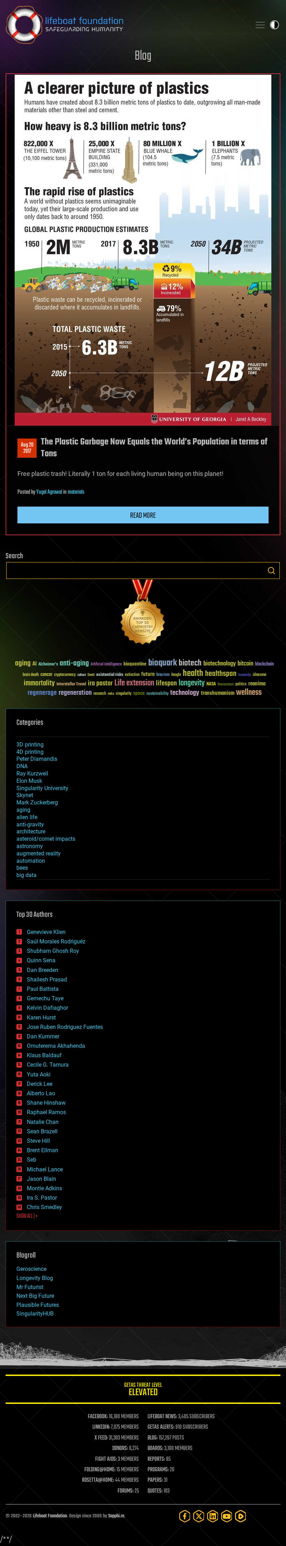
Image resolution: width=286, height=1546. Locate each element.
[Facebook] (184, 1516)
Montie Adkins (44, 1188)
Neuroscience (226, 685)
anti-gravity (30, 824)
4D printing (30, 752)
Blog (143, 56)
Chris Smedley (44, 1207)
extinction (132, 675)
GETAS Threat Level (143, 1390)
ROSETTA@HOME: (98, 1480)
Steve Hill (38, 1141)
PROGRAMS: (158, 1469)
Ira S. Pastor (42, 1197)
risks (111, 694)
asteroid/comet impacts (45, 838)
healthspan (220, 674)
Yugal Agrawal (49, 492)
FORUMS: (126, 1491)
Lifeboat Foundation (50, 1516)
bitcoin (245, 664)
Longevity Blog (34, 1278)
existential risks (109, 675)
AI (34, 664)
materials (76, 492)
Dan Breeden (42, 970)
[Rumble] (240, 1516)
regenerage (42, 693)
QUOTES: (155, 1491)
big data (26, 875)
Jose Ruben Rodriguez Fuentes (65, 1027)
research (99, 694)
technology (184, 693)
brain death (31, 675)
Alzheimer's (48, 664)
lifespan (166, 683)
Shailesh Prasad (47, 979)
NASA (211, 684)
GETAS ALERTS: (161, 1427)
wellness (249, 692)
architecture (30, 831)
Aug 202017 (27, 448)
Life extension (134, 683)
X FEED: (101, 1438)
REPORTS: (156, 1459)
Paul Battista (43, 989)
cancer (46, 675)
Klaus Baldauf (44, 1055)
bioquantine (134, 664)
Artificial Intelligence (106, 664)
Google (176, 675)
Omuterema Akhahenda (56, 1046)
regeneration (75, 693)
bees (22, 867)
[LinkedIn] (212, 1516)
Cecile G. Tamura (48, 1064)
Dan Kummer (43, 1036)
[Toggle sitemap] (260, 24)
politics (241, 684)
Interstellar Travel (71, 684)
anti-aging (74, 663)
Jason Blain (41, 1179)
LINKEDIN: (101, 1427)
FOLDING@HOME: (99, 1469)
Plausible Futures (37, 1305)
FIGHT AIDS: (106, 1459)
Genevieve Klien (46, 932)
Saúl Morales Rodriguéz (56, 941)
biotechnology (219, 664)
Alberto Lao (41, 1093)
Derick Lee (39, 1084)
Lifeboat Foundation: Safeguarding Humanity (126, 25)
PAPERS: (155, 1480)
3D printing (30, 744)
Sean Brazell (42, 1131)
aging (23, 663)
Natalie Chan (43, 1122)
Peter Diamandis (36, 759)
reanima (256, 683)
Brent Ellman (42, 1150)
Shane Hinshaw (46, 1102)
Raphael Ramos (46, 1112)
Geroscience (31, 1269)
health (193, 674)
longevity (192, 683)
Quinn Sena (41, 960)
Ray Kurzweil (32, 773)
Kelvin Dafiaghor (47, 1007)
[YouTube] (226, 1516)
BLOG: (153, 1438)
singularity (123, 694)
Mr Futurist (29, 1287)
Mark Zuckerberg (37, 802)
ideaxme (259, 675)
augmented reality (38, 853)
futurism (163, 675)
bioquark (162, 663)
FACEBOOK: (98, 1416)
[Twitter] (198, 1516)
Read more (143, 516)
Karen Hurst (41, 1017)
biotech (190, 663)
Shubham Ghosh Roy (53, 951)
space (139, 693)
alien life (26, 817)
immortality (39, 683)
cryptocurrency (65, 675)
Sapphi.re (116, 1516)
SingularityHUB (35, 1313)
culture (81, 675)
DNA (22, 766)
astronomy (29, 846)
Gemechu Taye (45, 998)
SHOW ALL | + (27, 1216)
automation (30, 860)
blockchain (264, 664)
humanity (244, 675)
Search (271, 570)
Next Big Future (35, 1296)
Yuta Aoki (39, 1074)
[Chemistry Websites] (143, 614)
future (148, 674)
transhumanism (217, 693)
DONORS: (120, 1448)
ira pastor (100, 683)
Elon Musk (29, 781)
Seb (31, 1159)
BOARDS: (155, 1448)
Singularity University (42, 788)
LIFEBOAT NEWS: (162, 1416)
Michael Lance (45, 1169)
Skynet (24, 795)
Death (91, 675)
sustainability (157, 694)
